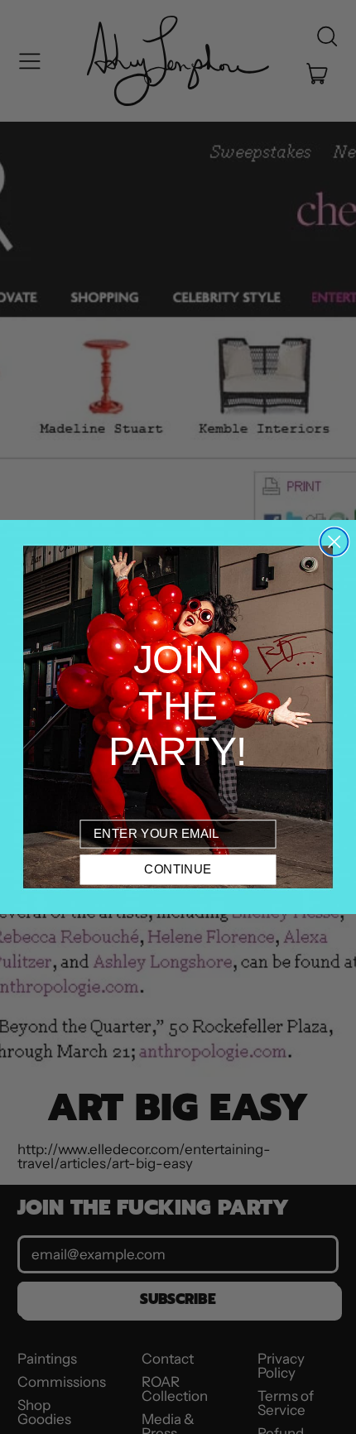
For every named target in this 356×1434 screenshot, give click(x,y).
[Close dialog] (334, 542)
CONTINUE (177, 869)
